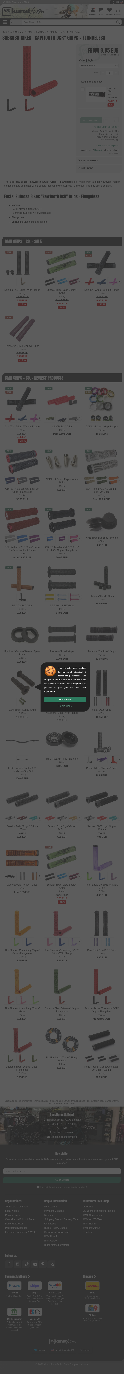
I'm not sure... (65, 706)
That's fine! (65, 699)
